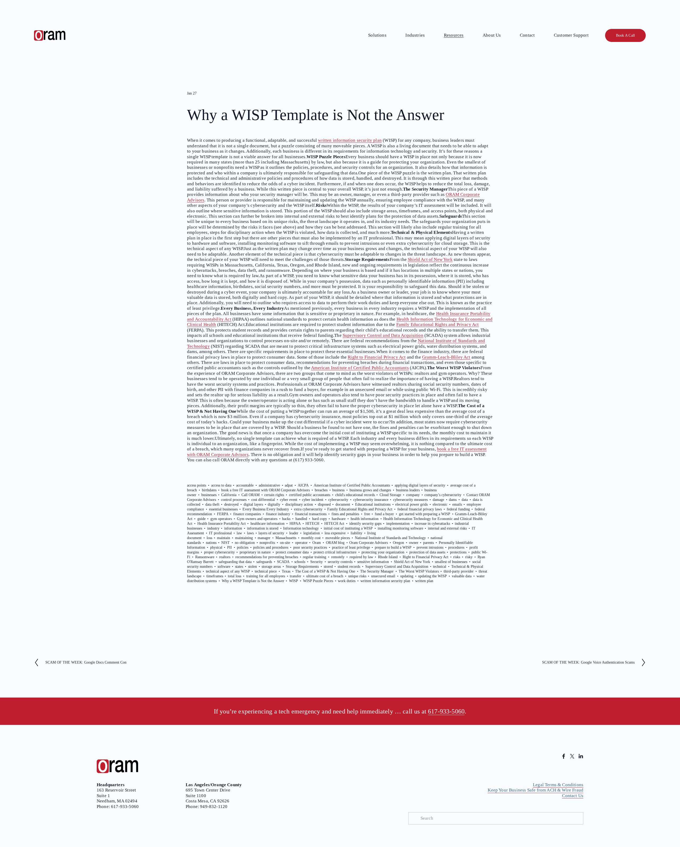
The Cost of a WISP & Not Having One (325, 571)
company (413, 495)
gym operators (221, 519)
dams (453, 500)
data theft (212, 504)
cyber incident (312, 500)
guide (201, 519)
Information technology (301, 528)
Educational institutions (372, 504)
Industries (415, 35)
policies (242, 547)
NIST (225, 543)
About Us (492, 35)
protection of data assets (427, 552)
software (224, 567)
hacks (286, 519)
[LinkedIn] (580, 756)
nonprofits (267, 543)
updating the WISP (432, 576)
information (233, 528)
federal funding (458, 509)
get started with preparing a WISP (424, 514)
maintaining (244, 538)
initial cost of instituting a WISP (348, 528)
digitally (274, 504)
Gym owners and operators (257, 519)
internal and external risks (447, 528)
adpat (289, 485)
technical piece (266, 571)
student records (349, 567)
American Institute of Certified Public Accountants (360, 367)
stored (328, 567)
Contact (527, 35)
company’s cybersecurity (442, 495)
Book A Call (625, 35)
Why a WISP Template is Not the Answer (253, 581)
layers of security (271, 533)
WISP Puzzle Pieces (318, 581)
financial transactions (310, 514)
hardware (339, 519)
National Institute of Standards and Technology (390, 538)
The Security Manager (377, 571)
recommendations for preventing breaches (266, 557)
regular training (314, 557)
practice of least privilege (351, 547)
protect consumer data (292, 552)
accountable (245, 485)
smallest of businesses (451, 562)
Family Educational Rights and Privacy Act (437, 324)
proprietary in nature (255, 552)
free (367, 514)
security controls (340, 562)
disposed (324, 504)
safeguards (264, 562)
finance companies (247, 514)
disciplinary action (299, 504)
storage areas (271, 567)
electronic (440, 504)
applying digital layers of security (420, 485)
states (239, 567)
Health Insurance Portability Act (221, 524)
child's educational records (355, 495)
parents (428, 543)
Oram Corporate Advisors (368, 543)
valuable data (461, 576)
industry (213, 528)
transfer (295, 576)
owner (413, 543)
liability (356, 533)
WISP (293, 581)
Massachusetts (285, 538)
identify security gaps (365, 524)
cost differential (263, 500)
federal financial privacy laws (419, 509)
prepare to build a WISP (393, 547)
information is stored (262, 528)
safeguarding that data (235, 562)
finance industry (278, 514)
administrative (269, 485)
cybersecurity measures (410, 500)
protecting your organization (383, 552)
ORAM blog (335, 543)
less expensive (335, 533)
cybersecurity (338, 500)
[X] (572, 756)
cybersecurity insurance (370, 500)
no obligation (245, 543)
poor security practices (310, 547)
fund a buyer (384, 514)
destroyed (231, 504)
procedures (456, 547)
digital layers (253, 504)
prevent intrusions (429, 547)
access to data (221, 485)
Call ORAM (250, 495)
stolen (252, 567)
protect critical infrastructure (334, 552)
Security (316, 562)
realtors (224, 557)
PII (229, 547)
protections (458, 552)
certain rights (274, 495)
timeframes (214, 576)
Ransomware (204, 557)
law (239, 533)
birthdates (209, 490)
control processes (233, 500)
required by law (361, 557)
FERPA (222, 514)
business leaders (408, 490)
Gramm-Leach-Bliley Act (446, 357)
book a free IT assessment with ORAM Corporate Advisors (265, 490)
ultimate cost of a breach (324, 576)
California (228, 495)
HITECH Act (334, 524)
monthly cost (311, 538)
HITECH (312, 524)
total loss (234, 576)
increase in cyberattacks (432, 524)
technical (439, 567)
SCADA (283, 562)
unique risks (357, 576)
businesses (208, 495)
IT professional (220, 533)
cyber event (288, 500)
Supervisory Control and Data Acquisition (383, 335)
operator (301, 543)
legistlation (311, 533)
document (342, 504)
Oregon (398, 543)
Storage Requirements (302, 567)
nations (211, 543)
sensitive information (373, 562)
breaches (321, 490)
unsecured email (383, 576)
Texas (286, 571)
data (465, 500)
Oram (316, 543)
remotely (338, 557)
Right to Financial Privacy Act (377, 357)
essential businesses (223, 509)
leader (293, 533)
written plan (424, 581)
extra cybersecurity (308, 509)
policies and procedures (270, 547)
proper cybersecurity (219, 552)
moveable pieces (337, 538)
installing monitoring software (400, 528)
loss (209, 538)
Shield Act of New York (430, 259)
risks (456, 557)
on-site (285, 543)
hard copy (319, 519)
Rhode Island (388, 557)
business (338, 490)
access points (196, 485)
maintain (223, 538)
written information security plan (350, 140)
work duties (346, 581)
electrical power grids (411, 504)
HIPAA (295, 524)
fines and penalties (345, 514)
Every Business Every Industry (266, 509)
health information (365, 519)
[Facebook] (563, 756)
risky (469, 557)
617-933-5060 (446, 711)
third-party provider (459, 571)
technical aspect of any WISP (228, 571)
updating (406, 576)
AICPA (303, 485)
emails (457, 504)
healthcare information (267, 524)
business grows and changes (370, 490)
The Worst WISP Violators (419, 571)
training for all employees (265, 576)
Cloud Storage (390, 495)
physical (216, 547)
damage (438, 500)
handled (301, 519)
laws (250, 533)
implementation (398, 524)
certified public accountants (309, 495)
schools (299, 562)
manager (264, 538)
